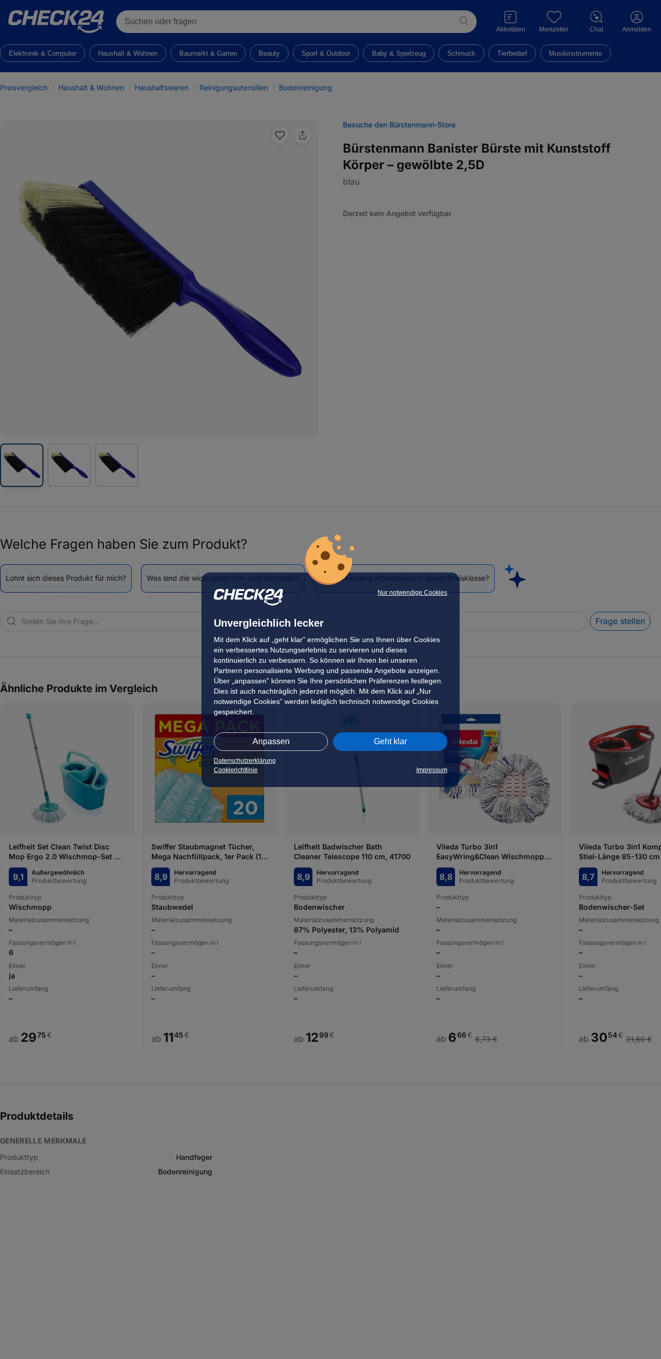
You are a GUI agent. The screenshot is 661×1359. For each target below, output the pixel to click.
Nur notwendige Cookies (412, 592)
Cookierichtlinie (236, 770)
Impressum (431, 770)
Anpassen (271, 741)
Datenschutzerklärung (245, 760)
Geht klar (390, 741)
